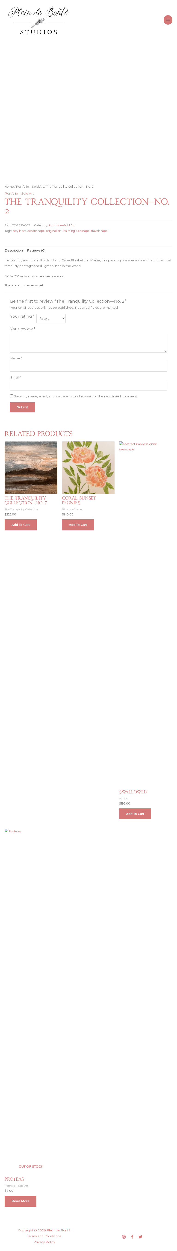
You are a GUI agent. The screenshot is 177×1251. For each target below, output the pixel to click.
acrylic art (19, 231)
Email (15, 377)
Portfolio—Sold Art (30, 186)
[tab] (14, 250)
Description (14, 250)
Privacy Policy (44, 1242)
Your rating (22, 316)
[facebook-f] (134, 1237)
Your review (22, 329)
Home (9, 186)
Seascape (83, 231)
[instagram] (125, 1237)
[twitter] (141, 1237)
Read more (21, 1201)
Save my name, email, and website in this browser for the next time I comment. (76, 396)
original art (54, 231)
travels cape (99, 231)
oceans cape (36, 231)
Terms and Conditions (44, 1236)
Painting (69, 231)
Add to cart (21, 524)
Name (16, 358)
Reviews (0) (36, 250)
